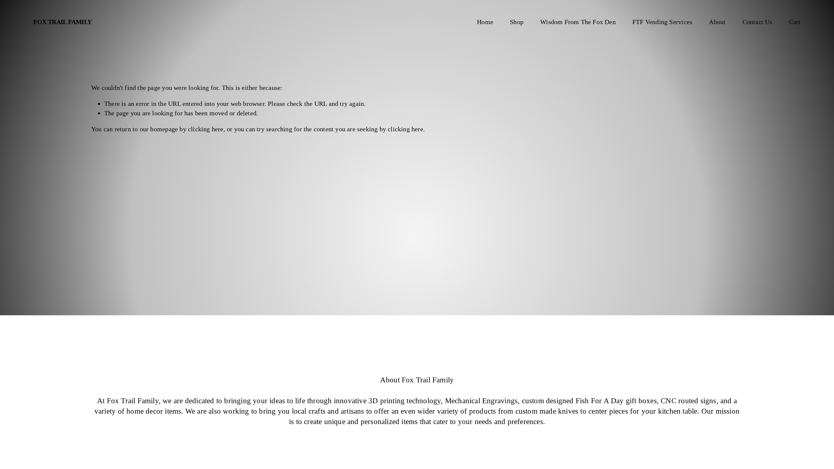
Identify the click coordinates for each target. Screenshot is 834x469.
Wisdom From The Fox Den (578, 21)
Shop (517, 21)
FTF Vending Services (662, 21)
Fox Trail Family (62, 21)
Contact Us (757, 21)
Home (485, 21)
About (717, 21)
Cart (795, 21)
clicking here (205, 129)
